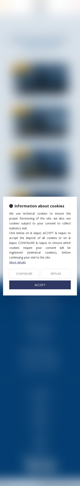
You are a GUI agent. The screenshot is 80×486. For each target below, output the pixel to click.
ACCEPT (40, 285)
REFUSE (56, 274)
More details (17, 262)
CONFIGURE (24, 274)
